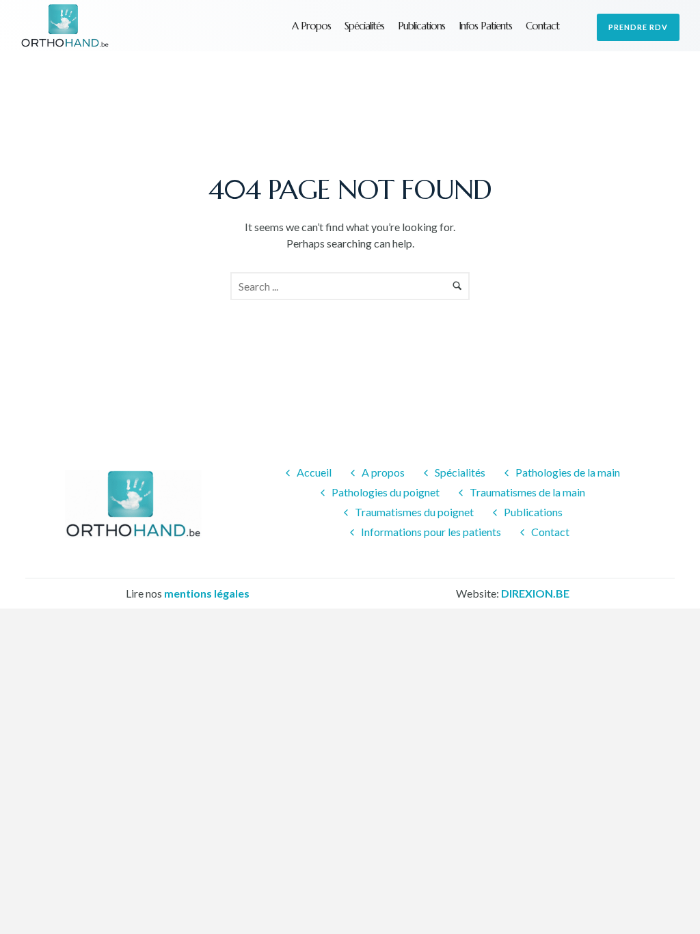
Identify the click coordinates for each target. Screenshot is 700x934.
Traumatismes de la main (527, 491)
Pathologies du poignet (386, 491)
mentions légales (207, 593)
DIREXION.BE (535, 593)
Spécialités (364, 25)
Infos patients (485, 25)
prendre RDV (638, 27)
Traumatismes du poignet (414, 511)
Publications (421, 25)
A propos (311, 25)
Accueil (314, 472)
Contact (542, 25)
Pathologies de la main (567, 472)
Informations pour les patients (431, 531)
